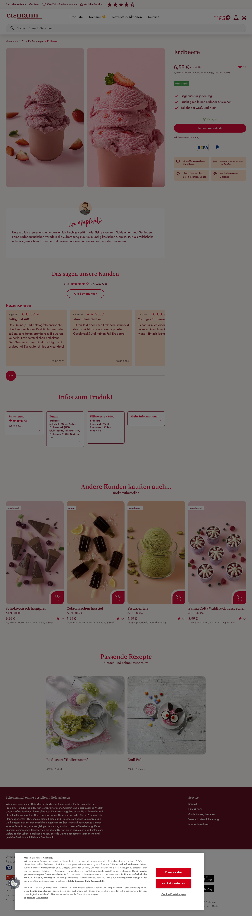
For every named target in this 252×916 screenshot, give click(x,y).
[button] (14, 883)
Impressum (29, 897)
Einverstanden (173, 872)
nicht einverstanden (173, 883)
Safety (87, 881)
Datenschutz (42, 897)
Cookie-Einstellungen (40, 891)
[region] (109, 881)
